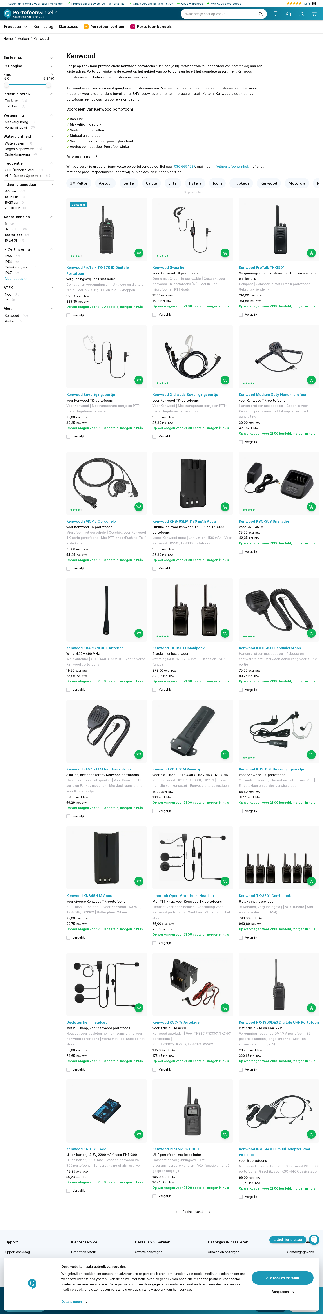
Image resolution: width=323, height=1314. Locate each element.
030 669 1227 (184, 166)
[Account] (302, 14)
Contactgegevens (300, 1252)
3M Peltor (79, 183)
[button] (29, 57)
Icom (217, 183)
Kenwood (268, 183)
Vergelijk (79, 315)
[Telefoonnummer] (275, 14)
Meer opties (14, 279)
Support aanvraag (17, 1252)
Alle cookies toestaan (282, 1278)
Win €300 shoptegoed (226, 3)
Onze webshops (192, 3)
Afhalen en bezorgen (223, 1252)
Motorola (297, 183)
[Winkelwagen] (314, 14)
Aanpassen (280, 1292)
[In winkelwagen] (138, 253)
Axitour (105, 183)
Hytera (195, 183)
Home (8, 39)
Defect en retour (83, 1252)
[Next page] (209, 1212)
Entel (173, 183)
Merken (23, 39)
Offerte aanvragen (148, 1252)
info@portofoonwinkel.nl (232, 166)
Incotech (241, 183)
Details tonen (71, 1301)
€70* (169, 3)
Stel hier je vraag (289, 1240)
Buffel (128, 183)
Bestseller (78, 204)
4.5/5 (306, 3)
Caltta (151, 183)
